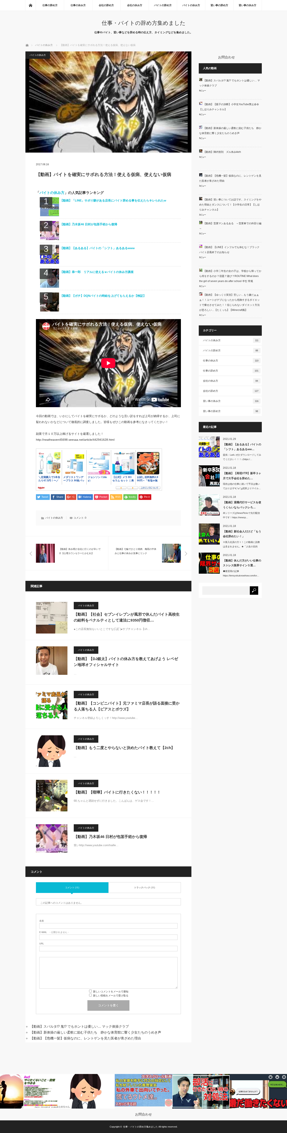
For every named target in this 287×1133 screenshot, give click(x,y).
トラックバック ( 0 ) (144, 887)
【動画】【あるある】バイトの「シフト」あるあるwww (97, 248)
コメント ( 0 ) (72, 887)
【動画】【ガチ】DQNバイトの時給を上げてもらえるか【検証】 (103, 295)
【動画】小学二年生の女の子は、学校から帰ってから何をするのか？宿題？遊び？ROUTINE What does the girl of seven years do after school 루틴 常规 (230, 276)
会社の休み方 (134, 5)
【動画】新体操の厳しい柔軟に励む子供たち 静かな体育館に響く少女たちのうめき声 (95, 1032)
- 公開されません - (54, 932)
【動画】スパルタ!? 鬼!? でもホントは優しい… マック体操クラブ (79, 1026)
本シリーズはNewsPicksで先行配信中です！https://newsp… (241, 515)
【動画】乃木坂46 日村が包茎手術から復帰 (88, 224)
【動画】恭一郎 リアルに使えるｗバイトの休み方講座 (97, 272)
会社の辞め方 (106, 5)
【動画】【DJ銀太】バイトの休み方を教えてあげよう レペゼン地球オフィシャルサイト (126, 662)
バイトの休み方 (191, 5)
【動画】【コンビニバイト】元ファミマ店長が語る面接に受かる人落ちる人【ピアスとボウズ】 (127, 706)
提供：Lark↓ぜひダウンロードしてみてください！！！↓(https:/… (242, 457)
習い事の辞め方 (219, 5)
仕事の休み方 (78, 5)
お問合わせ (143, 1114)
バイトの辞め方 (163, 5)
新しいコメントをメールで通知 (110, 991)
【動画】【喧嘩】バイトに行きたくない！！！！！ (117, 792)
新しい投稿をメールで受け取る (110, 995)
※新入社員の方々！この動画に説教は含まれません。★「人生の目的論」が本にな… (241, 546)
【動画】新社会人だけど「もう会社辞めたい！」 (242, 534)
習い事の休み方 (247, 5)
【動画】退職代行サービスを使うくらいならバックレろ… (242, 505)
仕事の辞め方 (50, 5)
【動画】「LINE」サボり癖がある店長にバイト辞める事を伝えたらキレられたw (113, 200)
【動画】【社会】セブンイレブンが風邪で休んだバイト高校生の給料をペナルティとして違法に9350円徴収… (127, 617)
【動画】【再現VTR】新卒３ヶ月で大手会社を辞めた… (242, 476)
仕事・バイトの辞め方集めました (144, 23)
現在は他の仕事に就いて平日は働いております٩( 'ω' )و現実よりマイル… (242, 486)
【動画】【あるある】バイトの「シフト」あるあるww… (242, 447)
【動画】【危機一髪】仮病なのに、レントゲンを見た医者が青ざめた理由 (85, 1038)
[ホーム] (30, 5)
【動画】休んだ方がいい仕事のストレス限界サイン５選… (242, 563)
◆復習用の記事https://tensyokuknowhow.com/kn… (241, 573)
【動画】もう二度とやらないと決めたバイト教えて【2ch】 (124, 748)
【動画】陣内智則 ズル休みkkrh (222, 151)
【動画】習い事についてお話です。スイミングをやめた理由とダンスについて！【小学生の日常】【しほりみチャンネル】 (230, 204)
